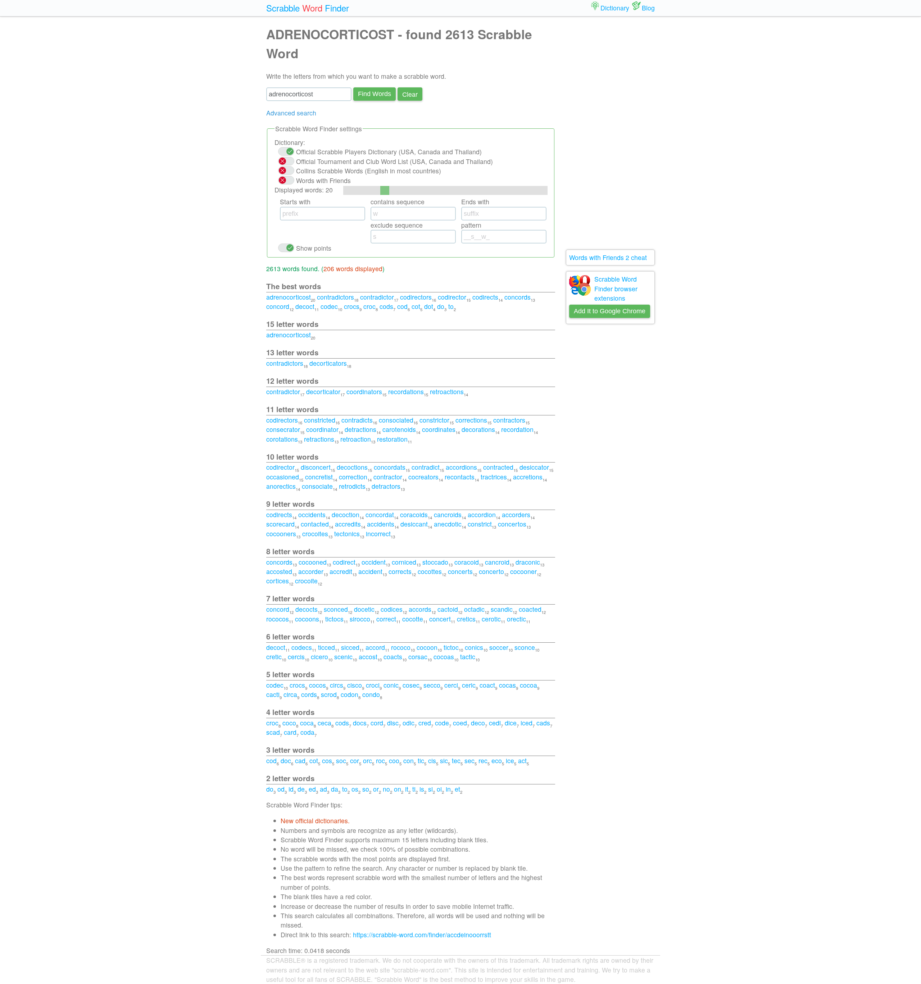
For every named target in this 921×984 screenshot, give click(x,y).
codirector (452, 296)
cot (416, 306)
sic (444, 760)
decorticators (328, 363)
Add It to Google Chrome (609, 311)
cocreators (423, 476)
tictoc (451, 647)
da (334, 788)
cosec (411, 684)
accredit (341, 571)
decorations (478, 429)
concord (277, 306)
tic (421, 760)
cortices (277, 580)
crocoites (315, 533)
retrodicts (352, 486)
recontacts (460, 476)
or (376, 788)
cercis (296, 656)
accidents (380, 523)
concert (440, 618)
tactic (467, 656)
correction (353, 476)
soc (341, 760)
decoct (304, 306)
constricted (319, 419)
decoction (345, 514)
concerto (491, 571)
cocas (507, 684)
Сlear (410, 94)
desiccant (414, 523)
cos (327, 760)
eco (496, 760)
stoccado (435, 561)
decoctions (352, 467)
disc (393, 722)
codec (329, 306)
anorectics (281, 486)
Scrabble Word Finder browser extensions (616, 288)
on (397, 788)
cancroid (497, 561)
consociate (317, 486)
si (430, 788)
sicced (350, 647)
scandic (502, 609)
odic (408, 722)
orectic (516, 618)
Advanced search (291, 112)
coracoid (466, 561)
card (290, 732)
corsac (417, 656)
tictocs (334, 618)
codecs (301, 647)
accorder (310, 571)
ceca (324, 722)
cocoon (427, 647)
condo (371, 694)
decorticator (323, 391)
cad (300, 760)
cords (309, 694)
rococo (400, 647)
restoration (392, 438)
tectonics (347, 533)
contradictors (335, 296)
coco (289, 722)
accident (370, 571)
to (451, 306)
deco (478, 722)
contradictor (377, 296)
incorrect (378, 533)
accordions (461, 467)
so (365, 788)
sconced (336, 609)
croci (373, 684)
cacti (273, 694)
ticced (326, 647)
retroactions (447, 391)
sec (469, 760)
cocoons (307, 618)
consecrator (283, 429)
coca (307, 722)
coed (460, 722)
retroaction (355, 438)
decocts (306, 609)
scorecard (280, 523)
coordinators (364, 391)
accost (368, 656)
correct (386, 618)
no (386, 788)
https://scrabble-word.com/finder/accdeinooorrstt (422, 934)
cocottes (430, 571)
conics (474, 647)
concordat (380, 514)
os (354, 788)
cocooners (281, 533)
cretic (274, 656)
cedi (495, 722)
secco (431, 684)
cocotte (412, 618)
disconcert (316, 467)
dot (428, 306)
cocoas (444, 656)
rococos (277, 618)
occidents (312, 514)
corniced (404, 561)
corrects (400, 571)
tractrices (494, 476)
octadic (474, 609)
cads (543, 722)
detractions (360, 429)
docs (360, 722)
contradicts (357, 419)
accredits (348, 523)
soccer (498, 647)
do (440, 306)
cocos (317, 684)
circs (336, 684)
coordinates (438, 429)
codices (392, 609)
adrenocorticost (288, 296)
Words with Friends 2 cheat (608, 257)
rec (482, 760)
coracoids (414, 514)
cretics (466, 618)
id (291, 788)
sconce (524, 647)
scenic (343, 656)
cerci (451, 684)
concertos (512, 523)
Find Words (374, 93)
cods (386, 306)
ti (414, 788)
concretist (319, 476)
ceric (469, 684)
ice (510, 760)
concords (517, 296)
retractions (319, 438)
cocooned (313, 561)
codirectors (416, 296)
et (457, 788)
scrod (329, 694)
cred (424, 722)
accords (420, 609)
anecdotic (448, 523)
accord (375, 647)
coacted (530, 609)
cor (354, 760)
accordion (482, 514)
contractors (509, 419)
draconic (528, 561)
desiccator (534, 467)
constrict (480, 523)
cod (402, 306)
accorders (516, 514)
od (281, 788)
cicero (319, 656)
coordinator (322, 429)
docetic (364, 609)
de (301, 788)
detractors (386, 486)
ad (323, 788)
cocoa (528, 684)
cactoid (447, 609)
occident (374, 561)
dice (511, 722)
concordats (389, 467)
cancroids (448, 514)
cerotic (491, 618)
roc (380, 760)
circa (290, 694)
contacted (315, 523)
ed (312, 788)
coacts (393, 656)
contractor (387, 476)
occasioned (282, 476)
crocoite (306, 580)
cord (377, 722)
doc (286, 760)
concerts (460, 571)
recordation (517, 429)
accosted (279, 571)
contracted (498, 467)
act (522, 760)
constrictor (434, 419)
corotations (282, 438)
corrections (471, 419)
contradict (426, 467)
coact (487, 684)
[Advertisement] (610, 133)
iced (526, 722)
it (406, 788)
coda (307, 732)
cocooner (523, 571)
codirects (485, 296)
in (448, 788)
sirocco (360, 618)
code (442, 722)
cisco (354, 684)
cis (432, 760)
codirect (344, 561)
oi (439, 788)
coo (394, 760)
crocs (351, 306)
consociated (396, 419)
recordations (406, 391)
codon (349, 694)
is (421, 788)
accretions (528, 476)
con (408, 760)
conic (391, 684)
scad (273, 732)
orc (367, 760)
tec (456, 760)
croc (369, 306)
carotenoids (399, 429)
